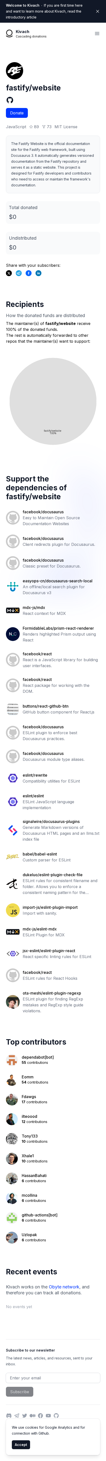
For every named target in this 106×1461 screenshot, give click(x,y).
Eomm (28, 1076)
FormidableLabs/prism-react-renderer (58, 628)
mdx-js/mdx (34, 607)
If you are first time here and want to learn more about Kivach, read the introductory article (44, 11)
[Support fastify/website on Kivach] (29, 273)
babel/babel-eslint (40, 854)
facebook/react (37, 653)
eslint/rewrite (35, 775)
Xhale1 (28, 1155)
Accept (21, 1445)
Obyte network (64, 1286)
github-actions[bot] (39, 1214)
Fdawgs (29, 1096)
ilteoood (29, 1116)
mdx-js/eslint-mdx (40, 928)
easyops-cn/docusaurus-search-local (57, 580)
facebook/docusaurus (43, 511)
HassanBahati (34, 1175)
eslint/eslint (33, 795)
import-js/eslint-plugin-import (50, 907)
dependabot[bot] (38, 1057)
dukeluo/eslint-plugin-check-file (53, 874)
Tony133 (30, 1136)
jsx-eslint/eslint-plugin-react (49, 950)
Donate (17, 112)
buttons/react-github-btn (46, 706)
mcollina (29, 1195)
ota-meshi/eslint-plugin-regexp (52, 993)
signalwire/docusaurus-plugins (51, 821)
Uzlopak (29, 1234)
